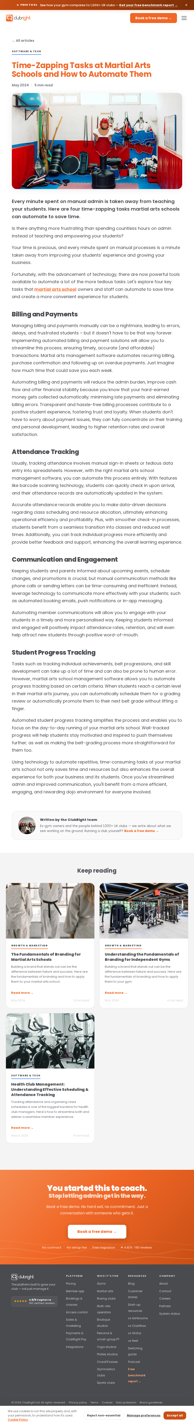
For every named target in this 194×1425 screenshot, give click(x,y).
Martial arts (105, 1291)
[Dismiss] (186, 5)
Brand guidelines (151, 1402)
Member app (75, 1291)
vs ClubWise (137, 1326)
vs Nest (133, 1341)
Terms (94, 1402)
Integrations (75, 1347)
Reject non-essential (103, 1415)
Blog (131, 1284)
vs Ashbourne (138, 1318)
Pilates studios (107, 1354)
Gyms (101, 1284)
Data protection (126, 1402)
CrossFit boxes (107, 1362)
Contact (165, 1291)
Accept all (175, 1415)
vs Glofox (134, 1333)
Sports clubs (106, 1383)
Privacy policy (78, 1402)
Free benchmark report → (137, 1375)
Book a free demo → (153, 18)
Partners (165, 1306)
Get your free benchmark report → (148, 5)
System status (169, 1314)
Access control (77, 1312)
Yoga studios (106, 1347)
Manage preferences (143, 1415)
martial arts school (55, 289)
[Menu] (184, 18)
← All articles (23, 40)
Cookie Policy (18, 1420)
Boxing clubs (106, 1298)
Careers (165, 1298)
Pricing (71, 1284)
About (163, 1284)
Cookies (107, 1402)
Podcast (134, 1362)
